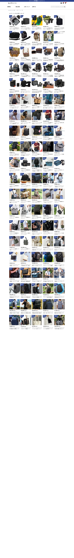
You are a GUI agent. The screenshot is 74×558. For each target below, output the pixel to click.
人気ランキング (27, 6)
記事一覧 (33, 6)
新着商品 (9, 6)
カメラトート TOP (11, 10)
